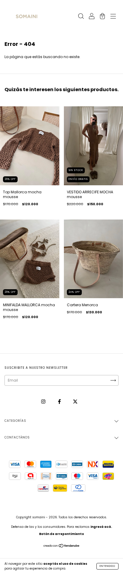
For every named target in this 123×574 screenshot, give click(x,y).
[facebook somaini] (60, 401)
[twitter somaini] (75, 401)
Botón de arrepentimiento (61, 534)
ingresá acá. (101, 527)
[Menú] (113, 16)
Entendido (107, 566)
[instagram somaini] (44, 401)
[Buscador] (81, 16)
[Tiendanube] (61, 546)
